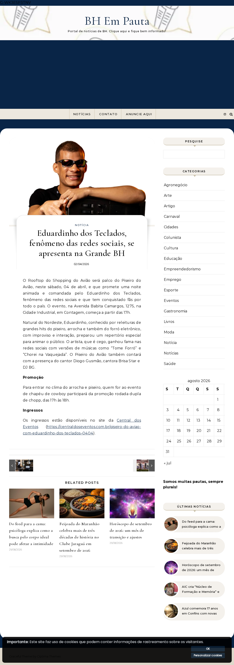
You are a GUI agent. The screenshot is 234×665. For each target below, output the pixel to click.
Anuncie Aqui (139, 114)
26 (189, 441)
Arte (168, 195)
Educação (173, 258)
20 (199, 430)
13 (198, 420)
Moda (169, 332)
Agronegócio (175, 185)
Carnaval (172, 216)
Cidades (171, 227)
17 (168, 430)
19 (188, 430)
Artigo (169, 206)
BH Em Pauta (117, 20)
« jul (167, 463)
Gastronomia (175, 311)
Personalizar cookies (208, 655)
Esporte (171, 290)
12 (188, 420)
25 (179, 441)
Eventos (171, 300)
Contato (108, 114)
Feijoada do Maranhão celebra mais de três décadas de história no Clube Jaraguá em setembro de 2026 (79, 537)
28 (209, 441)
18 (179, 430)
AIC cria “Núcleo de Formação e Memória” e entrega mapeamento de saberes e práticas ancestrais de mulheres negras (201, 589)
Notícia (82, 225)
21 (208, 430)
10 (168, 420)
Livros (169, 321)
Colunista (172, 237)
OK (208, 649)
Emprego (172, 279)
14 (209, 420)
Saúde (170, 364)
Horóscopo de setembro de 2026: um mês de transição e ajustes (131, 530)
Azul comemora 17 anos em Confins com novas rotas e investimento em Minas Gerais (201, 611)
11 (178, 420)
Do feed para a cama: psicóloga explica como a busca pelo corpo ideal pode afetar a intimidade (201, 524)
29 (219, 441)
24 (168, 441)
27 (199, 441)
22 (219, 430)
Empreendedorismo (182, 269)
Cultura (171, 248)
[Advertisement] (117, 74)
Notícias (82, 114)
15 (219, 420)
